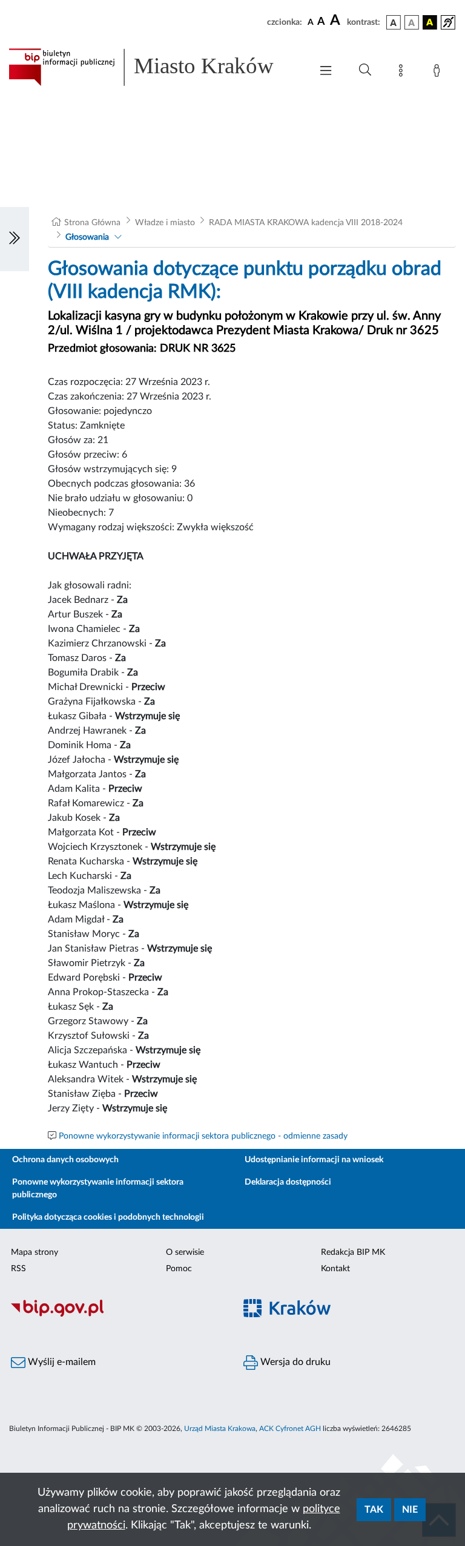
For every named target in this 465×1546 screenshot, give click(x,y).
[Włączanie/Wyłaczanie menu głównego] (326, 72)
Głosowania (87, 237)
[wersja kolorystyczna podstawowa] (393, 22)
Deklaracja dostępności (288, 1182)
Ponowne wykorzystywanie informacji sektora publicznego (97, 1188)
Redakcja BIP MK (353, 1252)
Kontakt (335, 1269)
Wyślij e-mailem (60, 1362)
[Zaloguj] (439, 72)
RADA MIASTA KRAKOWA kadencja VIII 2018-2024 (306, 223)
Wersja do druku (294, 1362)
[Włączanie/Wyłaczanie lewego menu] (14, 239)
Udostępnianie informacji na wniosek (314, 1160)
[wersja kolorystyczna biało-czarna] (412, 22)
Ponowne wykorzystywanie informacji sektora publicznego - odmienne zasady (203, 1136)
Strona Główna (92, 223)
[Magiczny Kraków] (349, 1315)
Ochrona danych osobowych (65, 1160)
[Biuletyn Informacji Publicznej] (116, 1315)
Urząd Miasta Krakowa (220, 1428)
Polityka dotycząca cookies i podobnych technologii (108, 1217)
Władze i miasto (165, 223)
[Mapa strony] (403, 72)
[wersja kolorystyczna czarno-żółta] (430, 22)
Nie (410, 1510)
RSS (18, 1269)
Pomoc (179, 1269)
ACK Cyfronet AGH (290, 1428)
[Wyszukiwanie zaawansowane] (365, 70)
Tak (373, 1510)
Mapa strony (34, 1252)
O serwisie (185, 1252)
